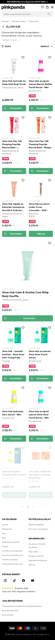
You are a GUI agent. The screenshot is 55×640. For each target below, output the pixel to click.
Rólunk (32, 565)
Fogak (5, 547)
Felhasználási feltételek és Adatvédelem (22, 606)
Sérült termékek (10, 560)
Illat (4, 538)
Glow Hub (33, 21)
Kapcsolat (33, 552)
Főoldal (6, 21)
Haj (3, 533)
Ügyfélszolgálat (36, 525)
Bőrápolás (7, 529)
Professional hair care (12, 564)
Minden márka (19, 21)
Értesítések (7, 615)
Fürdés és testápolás (12, 551)
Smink (5, 525)
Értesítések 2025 (10, 611)
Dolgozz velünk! (36, 556)
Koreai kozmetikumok (12, 555)
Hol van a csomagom (38, 529)
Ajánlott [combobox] (44, 46)
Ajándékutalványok (38, 560)
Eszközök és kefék (10, 542)
